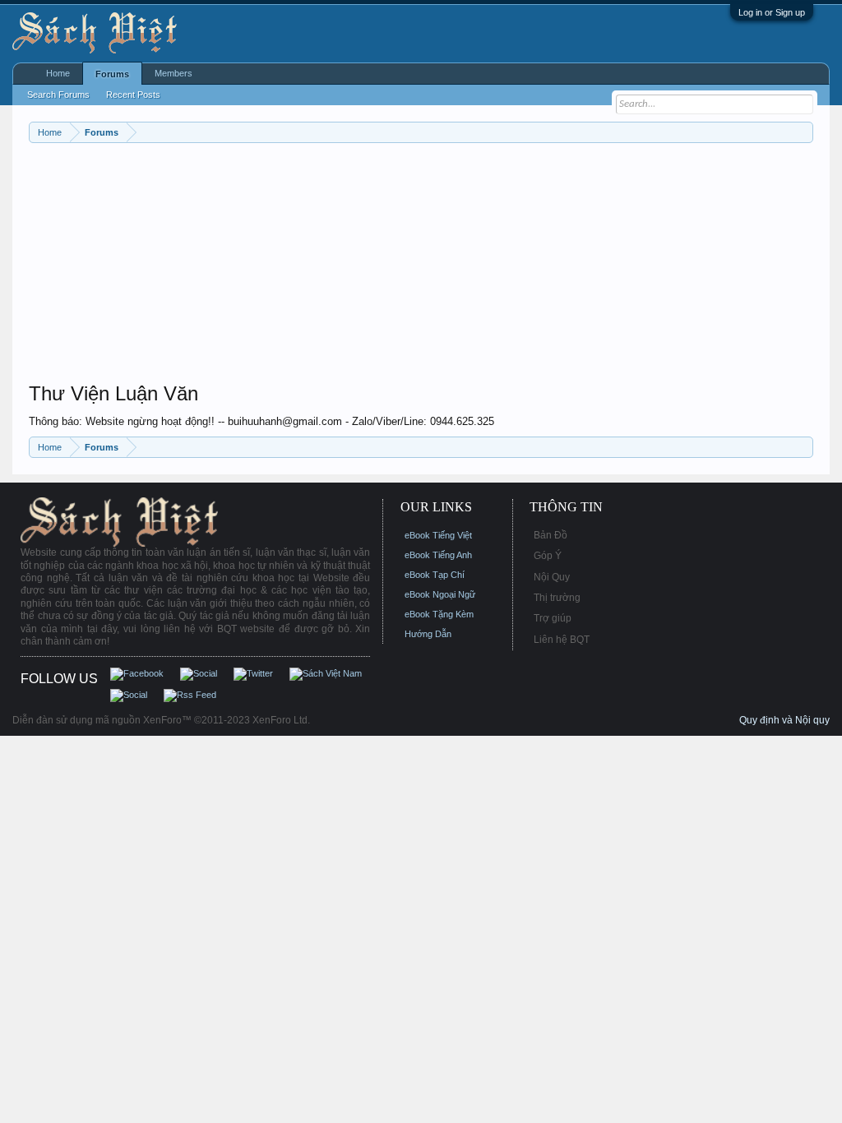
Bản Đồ (550, 535)
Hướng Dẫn (428, 634)
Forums (112, 74)
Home (58, 73)
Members (173, 73)
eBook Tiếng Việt (438, 535)
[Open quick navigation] (803, 132)
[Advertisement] (421, 266)
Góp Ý (548, 556)
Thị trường (557, 597)
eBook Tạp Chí (435, 575)
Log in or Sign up (771, 12)
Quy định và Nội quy (784, 720)
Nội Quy (552, 577)
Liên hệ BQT (562, 639)
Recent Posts (133, 94)
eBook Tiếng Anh (438, 555)
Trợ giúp (552, 618)
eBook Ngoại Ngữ (440, 594)
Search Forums (58, 94)
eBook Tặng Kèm (439, 614)
